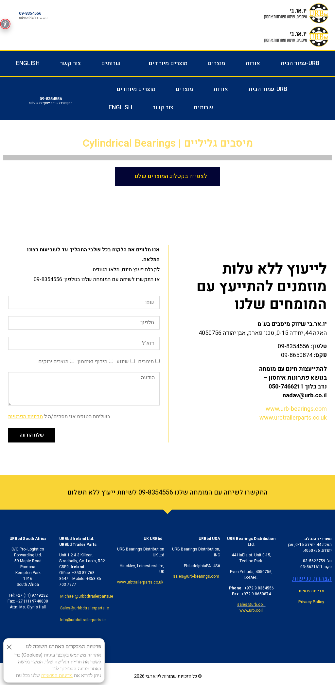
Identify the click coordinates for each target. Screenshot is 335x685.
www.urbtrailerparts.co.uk (293, 417)
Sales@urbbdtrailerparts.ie (84, 608)
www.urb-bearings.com (296, 409)
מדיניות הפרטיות (25, 417)
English (28, 63)
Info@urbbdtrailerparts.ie (83, 620)
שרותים (110, 63)
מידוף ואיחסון (92, 362)
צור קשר (70, 63)
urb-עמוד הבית (299, 63)
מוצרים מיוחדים (168, 63)
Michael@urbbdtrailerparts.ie (86, 596)
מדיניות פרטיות (311, 591)
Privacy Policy (311, 602)
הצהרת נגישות (312, 578)
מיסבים (146, 362)
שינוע (122, 362)
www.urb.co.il (251, 610)
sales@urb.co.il (251, 604)
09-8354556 (30, 13)
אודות (252, 63)
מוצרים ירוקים (53, 362)
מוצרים (216, 63)
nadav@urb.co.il (305, 395)
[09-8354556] (14, 13)
